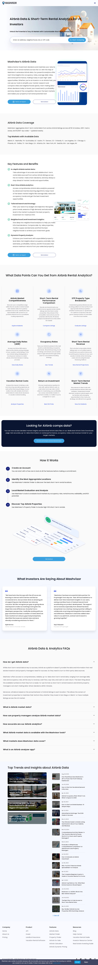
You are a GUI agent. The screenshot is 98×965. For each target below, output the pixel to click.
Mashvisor (21, 959)
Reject (86, 962)
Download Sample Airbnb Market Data (49, 441)
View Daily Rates (17, 365)
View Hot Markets (81, 404)
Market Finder (54, 934)
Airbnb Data (54, 931)
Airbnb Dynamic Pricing (58, 947)
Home (4, 931)
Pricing (4, 937)
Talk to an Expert (20, 102)
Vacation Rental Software (35, 940)
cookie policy (57, 963)
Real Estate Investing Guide (83, 943)
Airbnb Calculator (56, 943)
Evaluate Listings (80, 326)
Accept (77, 962)
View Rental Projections (81, 365)
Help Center (77, 934)
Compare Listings (49, 326)
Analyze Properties (17, 404)
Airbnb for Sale (55, 940)
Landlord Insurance (33, 937)
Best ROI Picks (49, 404)
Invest (28, 934)
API (27, 931)
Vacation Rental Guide (81, 937)
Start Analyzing (78, 40)
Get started (44, 102)
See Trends (49, 365)
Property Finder (55, 937)
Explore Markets (17, 326)
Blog (74, 931)
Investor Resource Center (82, 940)
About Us (5, 934)
